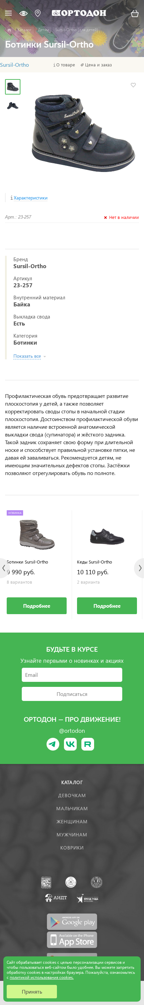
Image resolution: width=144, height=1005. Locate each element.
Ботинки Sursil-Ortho (27, 562)
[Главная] (9, 30)
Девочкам (72, 795)
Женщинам (72, 821)
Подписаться (72, 693)
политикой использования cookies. (42, 977)
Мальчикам (72, 808)
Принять (32, 991)
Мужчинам (72, 834)
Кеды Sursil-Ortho (94, 562)
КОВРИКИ (72, 847)
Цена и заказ (98, 64)
